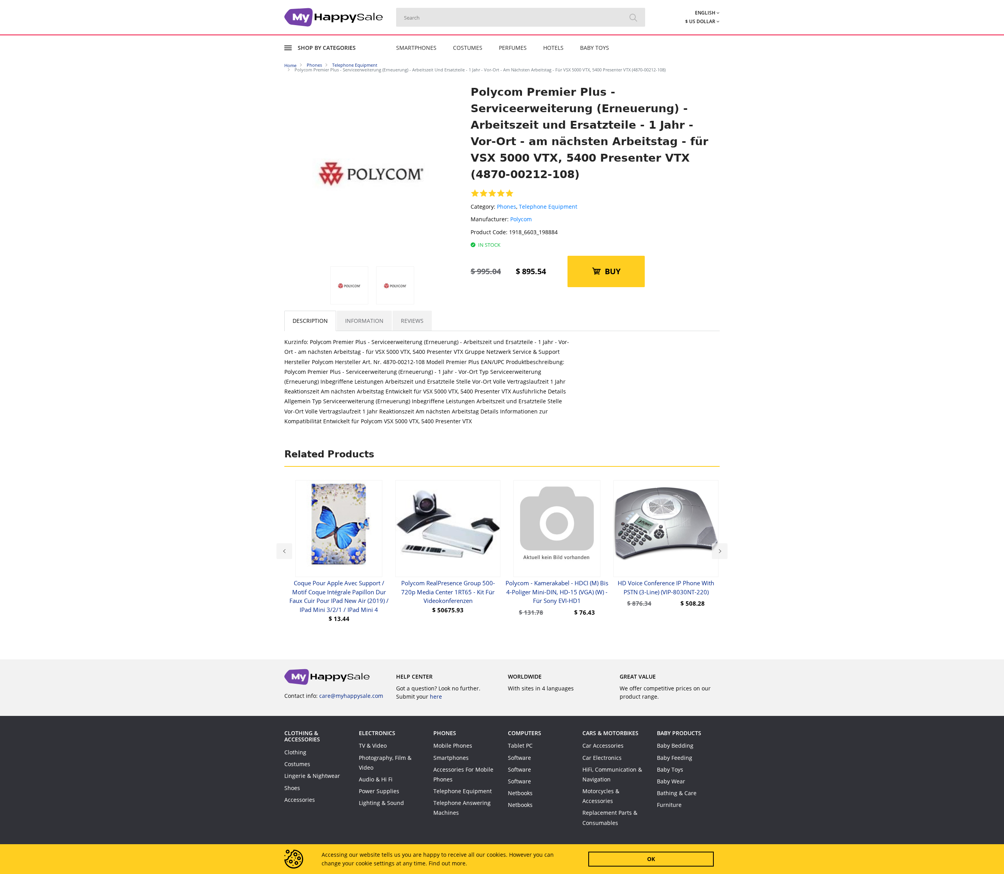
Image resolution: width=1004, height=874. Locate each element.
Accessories (299, 799)
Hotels (553, 47)
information (364, 320)
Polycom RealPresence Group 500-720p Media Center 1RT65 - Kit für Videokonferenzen (448, 592)
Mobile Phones (452, 745)
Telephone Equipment (548, 206)
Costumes (467, 47)
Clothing (295, 752)
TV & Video (373, 745)
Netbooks (520, 793)
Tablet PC (520, 745)
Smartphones (416, 47)
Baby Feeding (674, 757)
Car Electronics (602, 757)
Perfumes (513, 47)
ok (651, 859)
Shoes (292, 788)
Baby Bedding (675, 745)
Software (519, 757)
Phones (506, 206)
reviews (412, 320)
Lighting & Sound (381, 803)
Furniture (669, 804)
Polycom (521, 219)
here (436, 696)
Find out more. (448, 863)
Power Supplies (379, 791)
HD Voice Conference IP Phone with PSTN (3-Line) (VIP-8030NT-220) (666, 587)
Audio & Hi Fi (376, 779)
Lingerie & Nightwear (312, 775)
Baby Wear (671, 781)
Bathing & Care (677, 793)
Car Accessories (603, 745)
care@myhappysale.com (351, 695)
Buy (612, 271)
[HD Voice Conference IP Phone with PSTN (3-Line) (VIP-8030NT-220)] (665, 528)
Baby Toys (594, 47)
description (310, 320)
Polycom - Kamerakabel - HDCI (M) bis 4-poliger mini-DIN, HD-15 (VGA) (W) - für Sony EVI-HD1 (557, 592)
